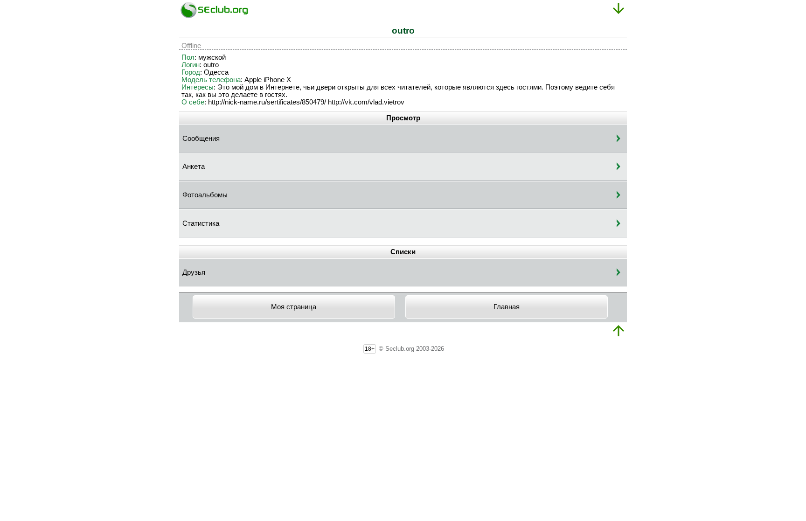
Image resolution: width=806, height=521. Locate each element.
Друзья (193, 272)
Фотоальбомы (205, 195)
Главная (506, 307)
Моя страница (293, 307)
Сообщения (201, 138)
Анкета (193, 166)
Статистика (200, 223)
